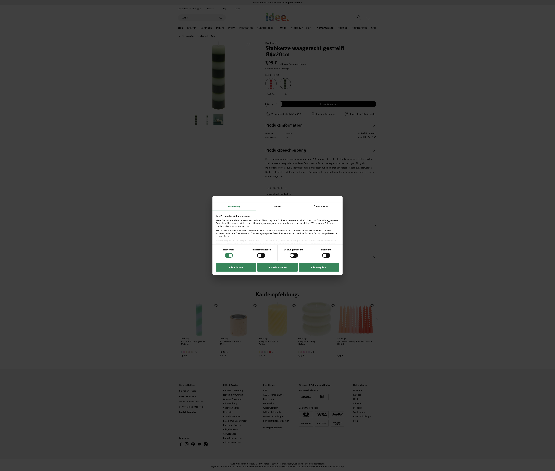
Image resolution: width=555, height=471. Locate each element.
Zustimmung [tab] (234, 206)
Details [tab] (277, 206)
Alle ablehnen (236, 267)
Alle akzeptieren (319, 267)
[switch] (261, 255)
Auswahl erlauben (277, 267)
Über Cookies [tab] (321, 206)
